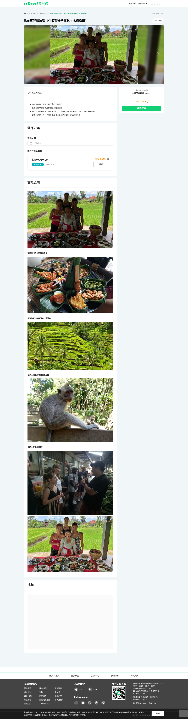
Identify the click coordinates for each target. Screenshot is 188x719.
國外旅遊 (27, 692)
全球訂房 (58, 688)
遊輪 (41, 692)
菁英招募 (135, 675)
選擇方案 (141, 108)
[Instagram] (90, 703)
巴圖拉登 (43, 13)
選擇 (101, 164)
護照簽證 (27, 703)
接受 (158, 713)
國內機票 (43, 688)
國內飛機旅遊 (44, 700)
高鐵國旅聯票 (44, 703)
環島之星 (58, 696)
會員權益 (75, 675)
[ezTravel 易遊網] (36, 3)
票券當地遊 (33, 13)
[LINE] (103, 703)
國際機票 (27, 688)
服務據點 (115, 675)
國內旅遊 (43, 696)
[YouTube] (83, 703)
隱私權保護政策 (79, 715)
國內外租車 (59, 700)
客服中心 (132, 3)
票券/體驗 (28, 696)
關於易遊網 (54, 675)
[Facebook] (76, 703)
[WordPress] (96, 703)
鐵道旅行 (27, 700)
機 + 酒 (57, 692)
